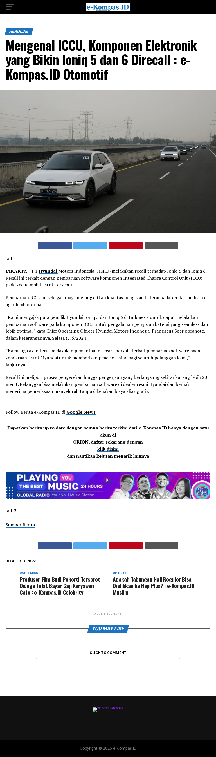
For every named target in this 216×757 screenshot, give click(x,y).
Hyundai (48, 271)
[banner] (108, 497)
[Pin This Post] (126, 245)
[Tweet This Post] (90, 245)
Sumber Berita (20, 525)
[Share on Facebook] (55, 245)
